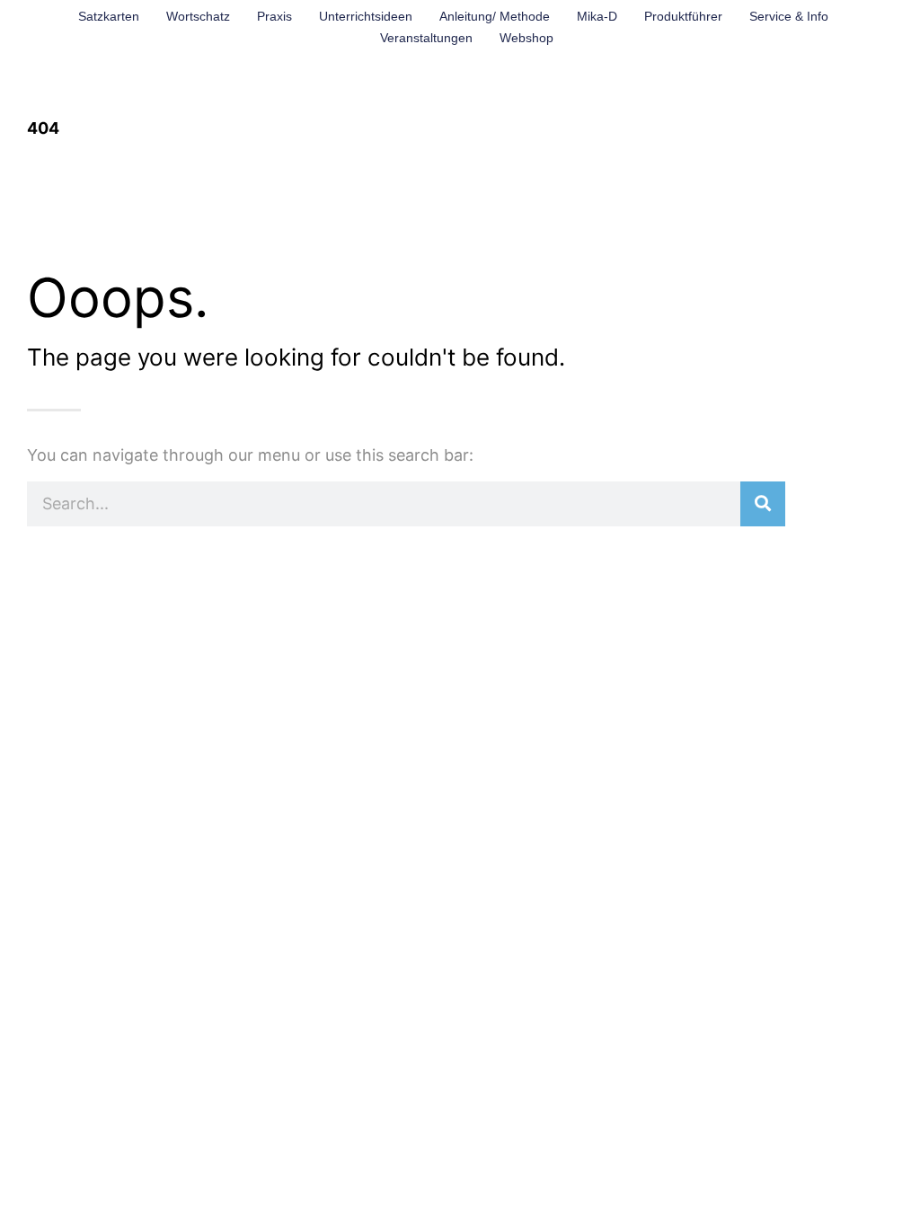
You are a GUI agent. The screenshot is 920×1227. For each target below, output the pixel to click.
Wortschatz (198, 16)
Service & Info (788, 16)
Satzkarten (108, 16)
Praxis (274, 16)
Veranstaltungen (426, 38)
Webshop (526, 38)
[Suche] (762, 503)
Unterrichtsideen (365, 16)
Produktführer (683, 16)
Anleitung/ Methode (494, 16)
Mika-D (597, 16)
